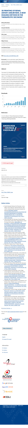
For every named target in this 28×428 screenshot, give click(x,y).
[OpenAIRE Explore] (7, 387)
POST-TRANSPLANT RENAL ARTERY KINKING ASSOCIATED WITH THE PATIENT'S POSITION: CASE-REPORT (14, 276)
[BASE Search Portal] (7, 393)
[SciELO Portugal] (9, 367)
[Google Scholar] (7, 384)
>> (11, 308)
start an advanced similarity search (15, 311)
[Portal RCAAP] (7, 380)
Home (2, 4)
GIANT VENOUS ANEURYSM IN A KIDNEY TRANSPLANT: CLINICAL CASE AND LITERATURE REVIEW (14, 302)
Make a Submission (7, 328)
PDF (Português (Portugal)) (8, 163)
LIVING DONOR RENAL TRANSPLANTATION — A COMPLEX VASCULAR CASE (15, 285)
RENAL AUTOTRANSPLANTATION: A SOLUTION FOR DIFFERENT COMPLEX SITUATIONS (15, 266)
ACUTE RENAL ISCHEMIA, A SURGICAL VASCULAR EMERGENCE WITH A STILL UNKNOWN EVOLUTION (15, 240)
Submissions (6, 409)
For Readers (4, 348)
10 (9, 308)
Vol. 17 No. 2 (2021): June (16, 4)
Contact (5, 412)
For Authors (4, 350)
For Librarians (5, 352)
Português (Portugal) (6, 339)
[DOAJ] (6, 398)
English (3, 337)
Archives (7, 4)
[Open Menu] (1, 1)
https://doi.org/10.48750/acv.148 (11, 55)
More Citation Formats (7, 185)
